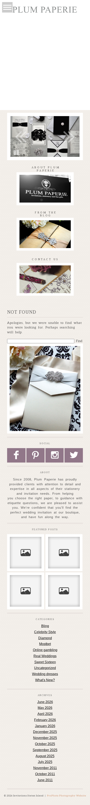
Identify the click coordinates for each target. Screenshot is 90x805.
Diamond (45, 638)
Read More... (21, 560)
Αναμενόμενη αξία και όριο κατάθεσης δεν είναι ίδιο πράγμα (64, 547)
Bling (45, 626)
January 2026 (45, 726)
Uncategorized (45, 668)
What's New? (45, 680)
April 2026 (45, 714)
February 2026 (45, 720)
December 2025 (45, 732)
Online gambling (45, 650)
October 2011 (45, 774)
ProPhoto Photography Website (66, 795)
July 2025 (45, 762)
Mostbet (45, 644)
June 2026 (45, 702)
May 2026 (45, 708)
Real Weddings (45, 656)
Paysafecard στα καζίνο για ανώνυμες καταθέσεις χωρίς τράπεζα (64, 587)
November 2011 (45, 768)
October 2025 (45, 744)
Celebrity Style (45, 632)
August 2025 (45, 756)
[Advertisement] (45, 63)
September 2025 (45, 750)
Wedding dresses (45, 674)
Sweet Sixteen (45, 662)
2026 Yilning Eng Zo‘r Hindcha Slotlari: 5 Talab (25, 585)
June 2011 (45, 780)
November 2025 (45, 738)
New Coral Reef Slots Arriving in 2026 (25, 545)
